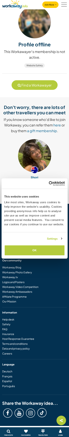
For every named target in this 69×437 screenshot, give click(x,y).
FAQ (4, 329)
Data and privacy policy (16, 348)
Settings (52, 238)
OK (34, 250)
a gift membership (42, 130)
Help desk (8, 319)
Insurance (8, 334)
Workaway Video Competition (20, 286)
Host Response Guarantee (18, 338)
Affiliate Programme (14, 296)
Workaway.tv (10, 277)
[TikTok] (42, 412)
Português (8, 386)
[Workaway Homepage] (15, 4)
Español (7, 381)
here (57, 125)
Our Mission (9, 301)
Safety (6, 324)
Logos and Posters (13, 282)
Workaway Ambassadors (17, 291)
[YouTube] (19, 413)
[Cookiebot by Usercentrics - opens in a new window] (49, 183)
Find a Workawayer (36, 85)
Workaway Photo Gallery (17, 272)
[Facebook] (7, 413)
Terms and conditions (15, 343)
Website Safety (34, 65)
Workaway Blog (11, 267)
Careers (7, 353)
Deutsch (7, 371)
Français (7, 376)
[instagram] (30, 413)
